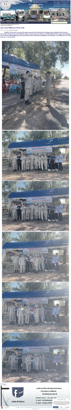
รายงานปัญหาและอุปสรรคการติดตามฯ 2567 (6, 25)
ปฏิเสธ (61, 407)
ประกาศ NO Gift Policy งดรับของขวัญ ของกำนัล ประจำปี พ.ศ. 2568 (10, 24)
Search (69, 22)
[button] (69, 399)
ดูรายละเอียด (67, 407)
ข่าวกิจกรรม (4, 384)
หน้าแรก (3, 22)
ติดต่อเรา (15, 22)
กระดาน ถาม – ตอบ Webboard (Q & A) (23, 22)
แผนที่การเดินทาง (9, 22)
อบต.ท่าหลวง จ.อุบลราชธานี (13, 30)
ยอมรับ (56, 407)
